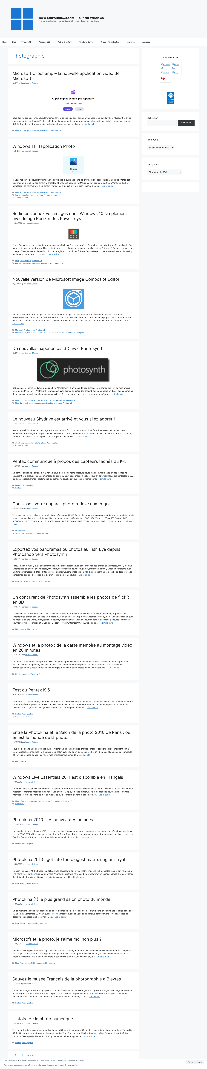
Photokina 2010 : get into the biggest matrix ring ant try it (69, 859)
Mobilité (37, 443)
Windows (35, 130)
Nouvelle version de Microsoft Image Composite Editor (65, 279)
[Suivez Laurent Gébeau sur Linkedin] (176, 67)
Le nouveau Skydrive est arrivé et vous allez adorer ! (63, 418)
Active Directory (65, 42)
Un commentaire (22, 716)
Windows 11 (26, 42)
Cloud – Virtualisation (110, 42)
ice (28, 332)
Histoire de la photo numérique (42, 1018)
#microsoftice (20, 332)
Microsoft (19, 330)
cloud (22, 400)
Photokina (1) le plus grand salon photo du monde (61, 899)
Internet (34, 801)
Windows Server (86, 42)
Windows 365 (44, 42)
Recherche (60, 400)
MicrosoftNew (67, 332)
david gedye (25, 403)
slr (43, 533)
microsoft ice (56, 332)
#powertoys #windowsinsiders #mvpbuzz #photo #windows (40, 263)
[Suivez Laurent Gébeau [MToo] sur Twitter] (165, 72)
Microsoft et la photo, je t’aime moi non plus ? (57, 939)
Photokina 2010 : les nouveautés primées (52, 819)
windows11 (56, 195)
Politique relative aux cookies (67, 1065)
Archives (131, 42)
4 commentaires (21, 445)
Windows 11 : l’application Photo (43, 146)
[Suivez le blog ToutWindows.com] (175, 72)
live (16, 195)
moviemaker (24, 195)
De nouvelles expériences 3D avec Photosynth (58, 348)
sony (47, 533)
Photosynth (40, 330)
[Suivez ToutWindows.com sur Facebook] (165, 67)
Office (43, 443)
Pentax (18, 485)
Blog (14, 42)
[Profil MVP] (170, 103)
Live (22, 443)
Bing (17, 400)
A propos (146, 42)
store (41, 195)
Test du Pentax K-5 (31, 689)
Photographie (25, 130)
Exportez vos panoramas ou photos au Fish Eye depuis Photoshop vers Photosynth (66, 552)
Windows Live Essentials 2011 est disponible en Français (67, 777)
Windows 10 (45, 130)
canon (17, 533)
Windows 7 (35, 674)
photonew (34, 195)
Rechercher (152, 118)
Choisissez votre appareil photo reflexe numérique (61, 503)
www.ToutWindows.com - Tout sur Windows (71, 18)
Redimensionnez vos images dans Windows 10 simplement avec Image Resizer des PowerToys (69, 216)
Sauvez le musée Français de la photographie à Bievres (66, 978)
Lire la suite (89, 124)
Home (4, 42)
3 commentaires (21, 198)
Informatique (25, 801)
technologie (70, 400)
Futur (17, 581)
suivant (29, 1055)
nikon (23, 533)
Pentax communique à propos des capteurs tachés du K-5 (69, 461)
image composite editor (40, 332)
